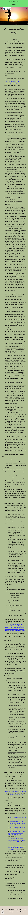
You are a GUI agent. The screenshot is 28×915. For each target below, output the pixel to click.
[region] (14, 3)
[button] (1, 9)
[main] (14, 30)
